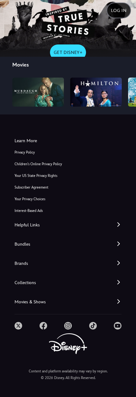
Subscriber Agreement (31, 187)
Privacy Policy (25, 152)
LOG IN (119, 10)
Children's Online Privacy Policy (38, 164)
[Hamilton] (96, 92)
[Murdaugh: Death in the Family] (38, 92)
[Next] (125, 91)
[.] (18, 326)
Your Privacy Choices (30, 199)
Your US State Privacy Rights (36, 176)
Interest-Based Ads (29, 211)
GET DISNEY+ (68, 52)
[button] (68, 225)
